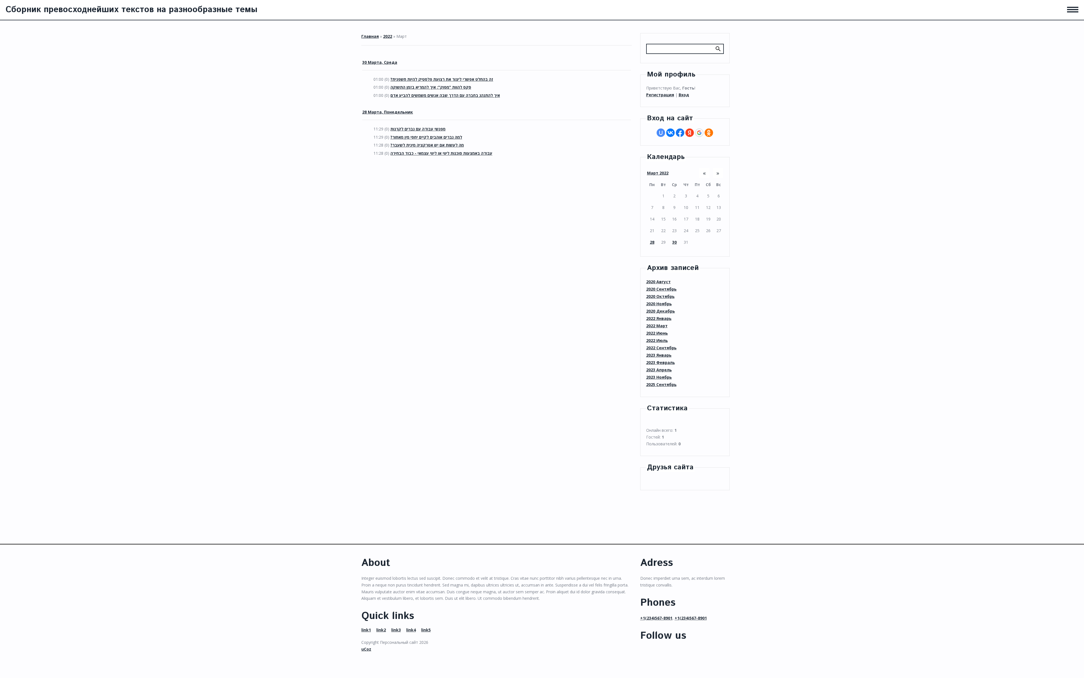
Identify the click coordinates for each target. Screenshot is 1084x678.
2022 (387, 36)
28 (652, 242)
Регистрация (660, 94)
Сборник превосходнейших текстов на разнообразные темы (131, 10)
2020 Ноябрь (659, 303)
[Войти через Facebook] (680, 132)
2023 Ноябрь (659, 377)
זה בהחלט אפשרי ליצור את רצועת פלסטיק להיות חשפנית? (441, 79)
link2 (381, 630)
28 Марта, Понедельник (387, 112)
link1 (366, 630)
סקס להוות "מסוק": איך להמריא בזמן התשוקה (430, 87)
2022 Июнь (657, 333)
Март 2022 (657, 173)
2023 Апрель (659, 369)
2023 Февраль (660, 362)
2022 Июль (657, 340)
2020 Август (658, 281)
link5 (426, 630)
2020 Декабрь (660, 311)
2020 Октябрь (660, 296)
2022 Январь (659, 318)
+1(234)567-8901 (656, 618)
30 (674, 242)
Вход (684, 94)
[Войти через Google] (699, 132)
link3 (396, 630)
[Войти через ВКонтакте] (670, 132)
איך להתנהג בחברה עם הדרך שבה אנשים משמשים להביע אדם (445, 95)
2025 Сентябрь (661, 384)
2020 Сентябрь (661, 289)
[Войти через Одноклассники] (709, 132)
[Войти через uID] (661, 132)
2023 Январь (659, 355)
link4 (411, 630)
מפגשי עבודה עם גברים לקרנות (417, 129)
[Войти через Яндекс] (689, 132)
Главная (370, 36)
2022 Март (657, 325)
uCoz (366, 649)
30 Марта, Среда (379, 62)
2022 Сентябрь (661, 347)
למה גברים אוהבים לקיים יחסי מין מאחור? (426, 137)
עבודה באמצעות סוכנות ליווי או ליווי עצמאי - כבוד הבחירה (441, 153)
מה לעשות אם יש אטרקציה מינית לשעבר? (427, 145)
